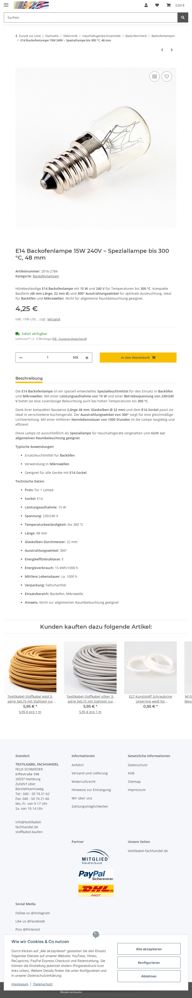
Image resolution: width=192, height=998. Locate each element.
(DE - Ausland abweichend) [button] (69, 339)
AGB (131, 773)
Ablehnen (149, 976)
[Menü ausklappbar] (6, 3)
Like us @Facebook (30, 921)
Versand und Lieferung (90, 773)
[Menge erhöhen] (87, 357)
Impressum (19, 984)
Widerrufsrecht (84, 781)
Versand (53, 319)
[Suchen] (182, 17)
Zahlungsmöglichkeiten (90, 806)
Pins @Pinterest (27, 929)
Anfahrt (78, 765)
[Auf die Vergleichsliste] (154, 76)
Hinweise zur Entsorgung (91, 790)
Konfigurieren (149, 963)
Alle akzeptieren (149, 949)
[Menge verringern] (21, 357)
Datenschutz (43, 984)
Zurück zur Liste (30, 36)
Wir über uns (82, 798)
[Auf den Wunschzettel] (167, 76)
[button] (146, 5)
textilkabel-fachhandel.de (148, 851)
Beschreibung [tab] (29, 378)
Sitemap (134, 781)
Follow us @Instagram (32, 913)
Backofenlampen (46, 276)
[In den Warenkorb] (19, 65)
